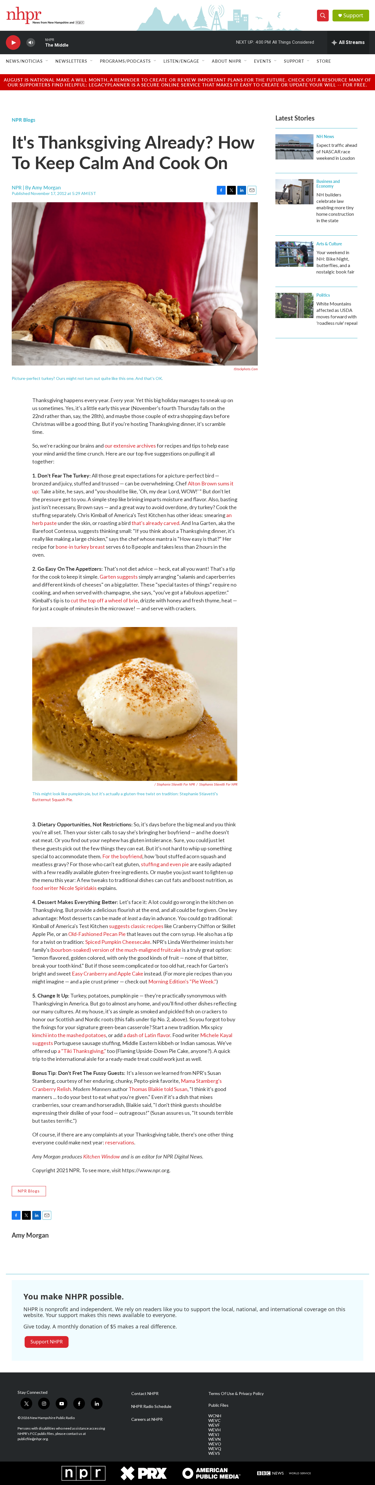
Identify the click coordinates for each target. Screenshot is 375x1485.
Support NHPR (46, 1341)
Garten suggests (119, 576)
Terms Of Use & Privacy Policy (236, 1393)
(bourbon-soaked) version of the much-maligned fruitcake (115, 950)
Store (324, 61)
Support (353, 15)
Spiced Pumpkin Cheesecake (117, 942)
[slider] (40, 42)
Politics (323, 295)
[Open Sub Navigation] (47, 61)
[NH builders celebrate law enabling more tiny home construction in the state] (294, 191)
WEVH (214, 1430)
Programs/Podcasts (125, 61)
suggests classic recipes (136, 926)
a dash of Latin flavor (146, 1035)
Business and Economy (328, 183)
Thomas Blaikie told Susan (158, 1089)
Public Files (218, 1405)
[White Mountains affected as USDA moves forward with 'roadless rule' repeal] (294, 305)
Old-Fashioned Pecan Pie (97, 934)
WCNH (214, 1415)
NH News (325, 136)
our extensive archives (130, 445)
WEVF (214, 1425)
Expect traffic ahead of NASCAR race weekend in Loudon (336, 151)
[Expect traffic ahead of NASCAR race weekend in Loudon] (294, 146)
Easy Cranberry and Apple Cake (107, 973)
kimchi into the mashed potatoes (69, 1035)
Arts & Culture (329, 244)
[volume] (31, 42)
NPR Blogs (23, 119)
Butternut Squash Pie (52, 799)
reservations (119, 1142)
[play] (13, 42)
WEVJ (213, 1434)
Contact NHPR (144, 1393)
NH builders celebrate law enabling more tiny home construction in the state (335, 207)
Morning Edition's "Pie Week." (182, 981)
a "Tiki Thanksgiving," (82, 1051)
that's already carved (155, 523)
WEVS (214, 1453)
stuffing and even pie (165, 864)
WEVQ (214, 1448)
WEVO (214, 1444)
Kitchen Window (101, 1156)
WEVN (214, 1439)
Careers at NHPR (147, 1419)
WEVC (214, 1420)
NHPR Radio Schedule (151, 1406)
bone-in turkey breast (80, 546)
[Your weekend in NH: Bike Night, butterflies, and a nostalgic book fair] (294, 254)
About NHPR (226, 61)
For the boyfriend (122, 856)
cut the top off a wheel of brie (104, 600)
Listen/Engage (181, 61)
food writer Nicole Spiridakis (64, 888)
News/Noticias (24, 61)
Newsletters (71, 61)
